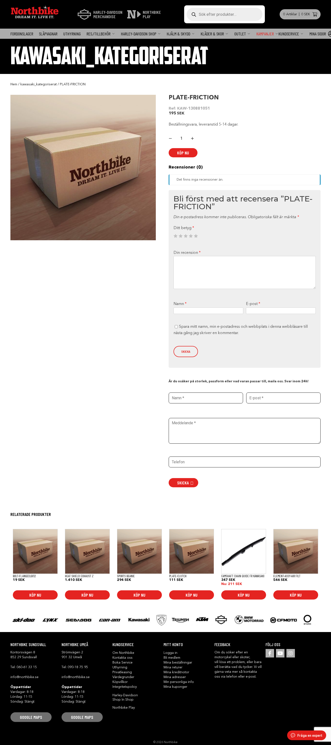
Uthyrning (72, 34)
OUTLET (240, 34)
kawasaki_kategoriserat (38, 84)
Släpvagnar (48, 34)
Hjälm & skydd (178, 34)
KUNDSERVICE (288, 34)
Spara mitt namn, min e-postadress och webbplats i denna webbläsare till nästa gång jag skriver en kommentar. (240, 330)
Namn (180, 304)
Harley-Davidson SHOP (138, 34)
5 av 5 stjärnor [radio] (196, 236)
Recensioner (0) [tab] (186, 167)
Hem (13, 84)
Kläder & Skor (212, 34)
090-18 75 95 (78, 667)
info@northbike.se (24, 677)
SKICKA (183, 482)
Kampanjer (265, 34)
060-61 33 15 (26, 667)
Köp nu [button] (35, 595)
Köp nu (183, 152)
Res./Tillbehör (98, 34)
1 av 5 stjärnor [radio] (175, 236)
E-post (253, 304)
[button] (31, 717)
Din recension (187, 253)
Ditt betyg (183, 228)
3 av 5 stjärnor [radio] (186, 236)
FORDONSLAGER (21, 34)
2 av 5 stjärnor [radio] (180, 236)
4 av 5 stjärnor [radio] (191, 236)
